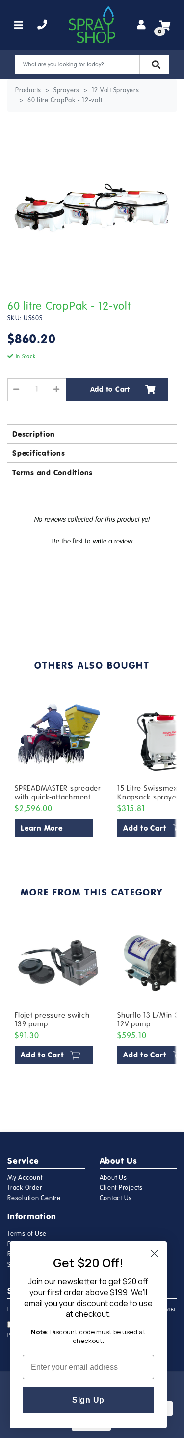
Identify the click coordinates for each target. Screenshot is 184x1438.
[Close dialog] (154, 1253)
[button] (92, 540)
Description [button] (33, 434)
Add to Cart (110, 389)
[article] (58, 766)
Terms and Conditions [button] (52, 472)
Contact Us (116, 1198)
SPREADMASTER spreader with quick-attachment (58, 792)
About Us (113, 1178)
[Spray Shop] (92, 25)
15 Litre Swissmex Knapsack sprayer (148, 792)
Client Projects (121, 1188)
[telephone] (42, 25)
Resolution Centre (34, 1198)
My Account (25, 1178)
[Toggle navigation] (19, 25)
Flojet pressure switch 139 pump (52, 1019)
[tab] (92, 433)
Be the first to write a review (92, 541)
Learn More (42, 827)
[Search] (154, 64)
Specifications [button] (38, 453)
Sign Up (88, 1400)
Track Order (24, 1188)
